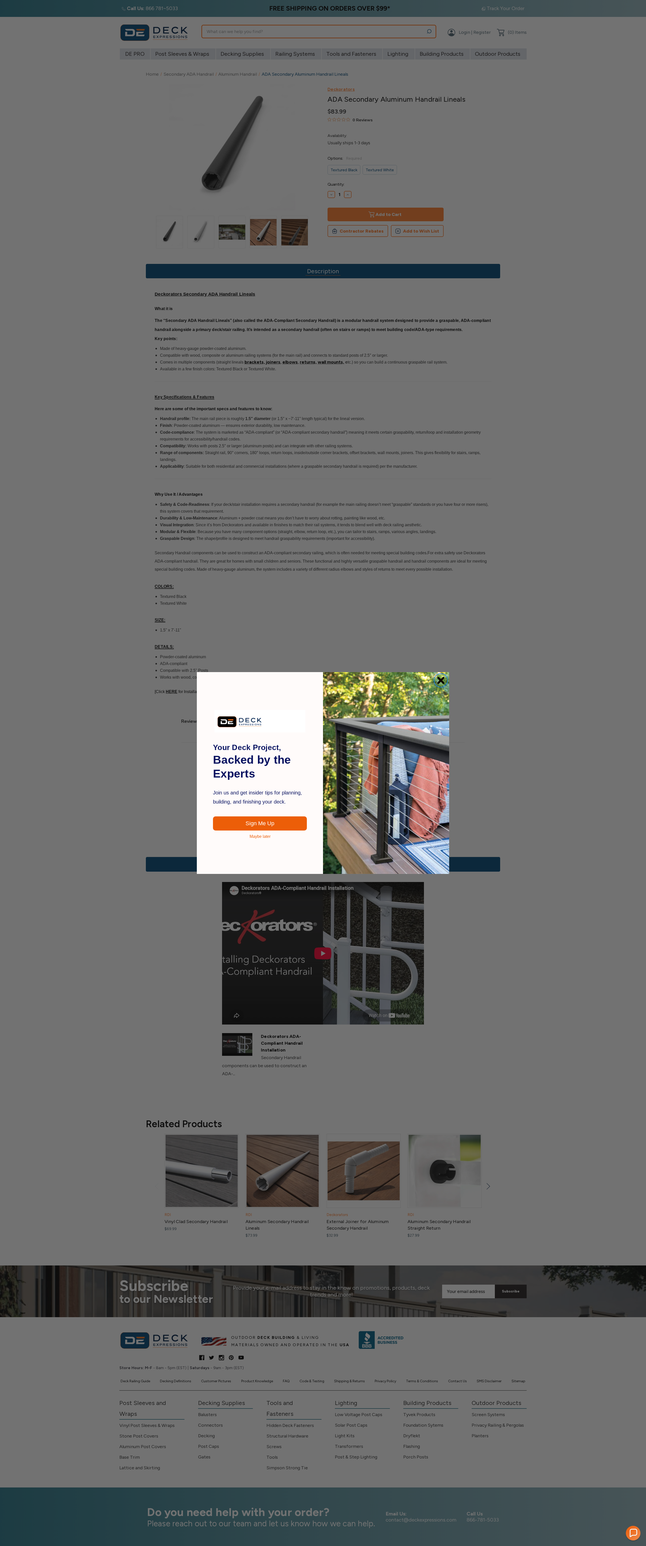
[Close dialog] (441, 680)
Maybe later (260, 837)
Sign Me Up (260, 823)
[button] (633, 1533)
